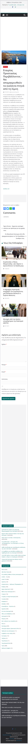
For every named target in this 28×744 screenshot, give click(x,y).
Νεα (3, 623)
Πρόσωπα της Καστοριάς (8, 631)
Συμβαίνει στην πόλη (7, 633)
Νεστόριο (4, 626)
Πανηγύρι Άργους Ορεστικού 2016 (10, 628)
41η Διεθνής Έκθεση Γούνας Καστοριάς (11, 574)
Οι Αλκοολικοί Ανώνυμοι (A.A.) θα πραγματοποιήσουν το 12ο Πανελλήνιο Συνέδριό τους (13, 236)
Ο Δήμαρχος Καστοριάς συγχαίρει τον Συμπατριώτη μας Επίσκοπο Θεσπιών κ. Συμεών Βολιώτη (13, 292)
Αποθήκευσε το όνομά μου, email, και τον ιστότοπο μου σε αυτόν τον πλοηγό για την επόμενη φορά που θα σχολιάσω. (14, 391)
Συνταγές (4, 636)
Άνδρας (3, 586)
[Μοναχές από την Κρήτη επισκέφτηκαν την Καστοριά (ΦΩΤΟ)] (14, 305)
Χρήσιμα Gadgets (6, 648)
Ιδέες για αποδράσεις (7, 613)
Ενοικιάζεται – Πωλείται (8, 606)
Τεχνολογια (4, 640)
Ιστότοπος (5, 379)
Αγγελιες (4, 582)
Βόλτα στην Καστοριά (7, 591)
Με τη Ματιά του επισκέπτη (9, 621)
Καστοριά (5, 66)
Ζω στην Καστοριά (6, 611)
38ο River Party (5, 572)
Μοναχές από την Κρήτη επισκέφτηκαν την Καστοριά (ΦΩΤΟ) (13, 321)
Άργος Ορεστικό (5, 589)
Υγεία (3, 645)
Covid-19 (4, 579)
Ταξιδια (3, 638)
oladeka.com (6, 188)
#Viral (3, 569)
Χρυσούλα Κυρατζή (15, 92)
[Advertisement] (14, 36)
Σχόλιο (4, 344)
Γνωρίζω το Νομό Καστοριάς (9, 596)
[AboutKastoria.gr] (3, 15)
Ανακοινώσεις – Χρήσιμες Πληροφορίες (11, 584)
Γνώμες (3, 594)
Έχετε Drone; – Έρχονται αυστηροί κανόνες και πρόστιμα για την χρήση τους (14, 228)
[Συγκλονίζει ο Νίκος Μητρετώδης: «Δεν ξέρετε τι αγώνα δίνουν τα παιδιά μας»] (14, 247)
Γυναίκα (4, 599)
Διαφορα (4, 601)
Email (4, 372)
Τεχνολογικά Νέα (6, 643)
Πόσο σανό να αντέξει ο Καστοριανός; (11, 537)
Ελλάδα (3, 604)
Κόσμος (3, 618)
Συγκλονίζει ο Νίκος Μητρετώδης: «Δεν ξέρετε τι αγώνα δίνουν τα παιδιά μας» (13, 264)
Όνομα (4, 364)
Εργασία (4, 609)
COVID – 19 (4, 577)
